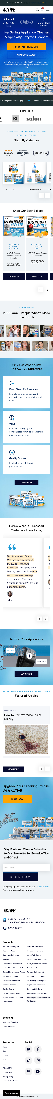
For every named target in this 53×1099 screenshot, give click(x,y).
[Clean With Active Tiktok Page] (28, 1049)
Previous (41, 195)
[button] (37, 9)
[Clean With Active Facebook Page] (38, 1049)
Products (8, 942)
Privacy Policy (42, 886)
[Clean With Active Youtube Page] (38, 1071)
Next (47, 195)
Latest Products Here (39, 3)
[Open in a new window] (28, 1060)
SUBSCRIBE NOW (20, 876)
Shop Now (14, 276)
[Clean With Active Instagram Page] (38, 1060)
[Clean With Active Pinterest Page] (28, 1071)
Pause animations (11, 1093)
